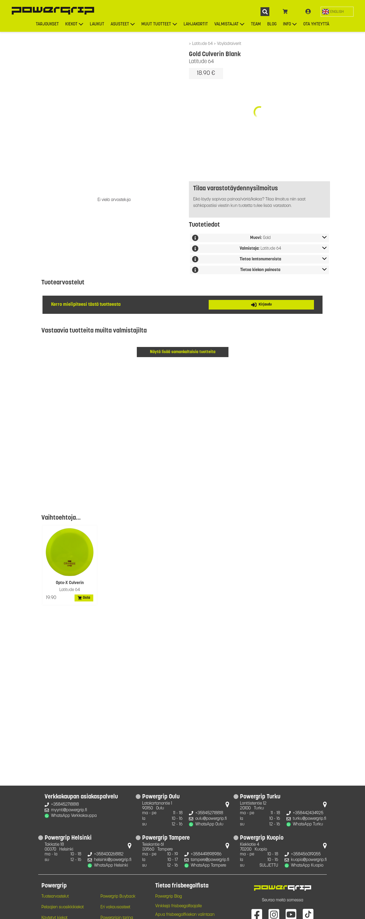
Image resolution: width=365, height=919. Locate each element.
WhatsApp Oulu (209, 824)
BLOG (272, 24)
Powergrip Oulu (161, 797)
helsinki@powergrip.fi (112, 860)
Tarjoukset (47, 24)
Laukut (97, 24)
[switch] (337, 12)
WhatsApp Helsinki (111, 865)
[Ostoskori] (285, 12)
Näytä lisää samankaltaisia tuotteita (182, 352)
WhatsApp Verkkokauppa (74, 816)
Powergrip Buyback (117, 896)
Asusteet (120, 24)
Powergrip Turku (260, 797)
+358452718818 (65, 804)
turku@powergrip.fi (309, 819)
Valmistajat (226, 24)
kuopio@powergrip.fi (309, 860)
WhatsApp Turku (308, 824)
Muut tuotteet (156, 24)
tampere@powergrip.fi (210, 860)
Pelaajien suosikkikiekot (62, 907)
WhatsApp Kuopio (307, 865)
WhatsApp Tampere (208, 865)
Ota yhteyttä (316, 24)
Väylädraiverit (229, 44)
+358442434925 (308, 813)
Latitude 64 (203, 44)
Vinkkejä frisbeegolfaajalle (178, 906)
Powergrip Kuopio (262, 838)
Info (287, 24)
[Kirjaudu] (308, 12)
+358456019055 (306, 854)
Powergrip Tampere (166, 838)
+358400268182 (108, 854)
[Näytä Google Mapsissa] (227, 806)
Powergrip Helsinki (68, 838)
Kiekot (71, 24)
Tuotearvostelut (55, 896)
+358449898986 (206, 854)
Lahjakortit (196, 24)
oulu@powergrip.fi (211, 819)
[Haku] (265, 11)
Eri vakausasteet (115, 907)
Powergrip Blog (168, 896)
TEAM (256, 24)
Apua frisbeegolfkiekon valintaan (185, 915)
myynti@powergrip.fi (69, 810)
